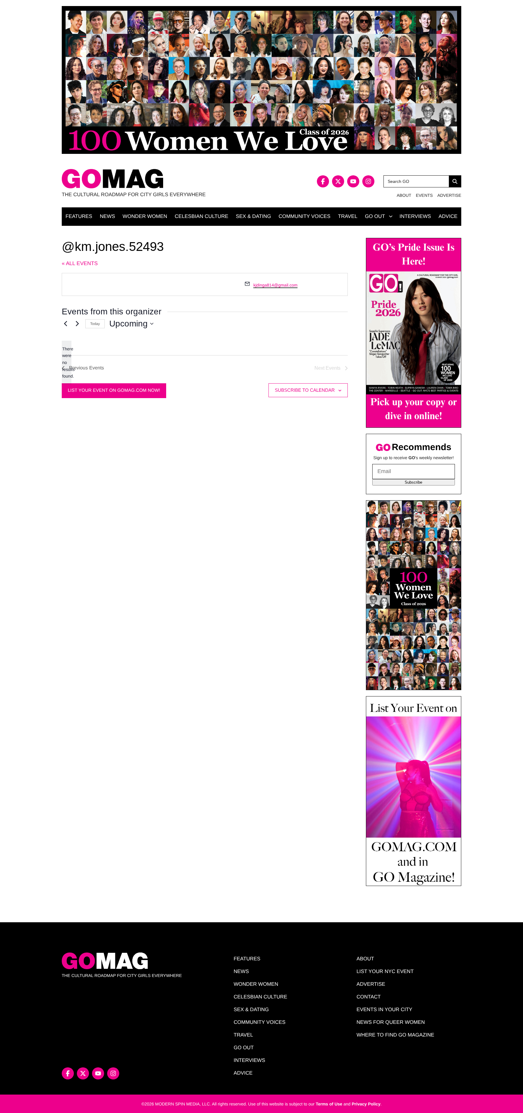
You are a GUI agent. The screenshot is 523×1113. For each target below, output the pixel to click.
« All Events (80, 263)
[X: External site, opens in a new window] (338, 181)
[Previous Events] (65, 323)
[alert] (66, 363)
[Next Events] (77, 323)
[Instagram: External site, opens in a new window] (368, 181)
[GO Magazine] (162, 179)
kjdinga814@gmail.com (275, 285)
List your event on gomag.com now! (114, 390)
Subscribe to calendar (305, 390)
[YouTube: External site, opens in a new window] (353, 181)
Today (95, 324)
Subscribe (413, 482)
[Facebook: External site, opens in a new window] (323, 181)
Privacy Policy (366, 1104)
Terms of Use (329, 1104)
